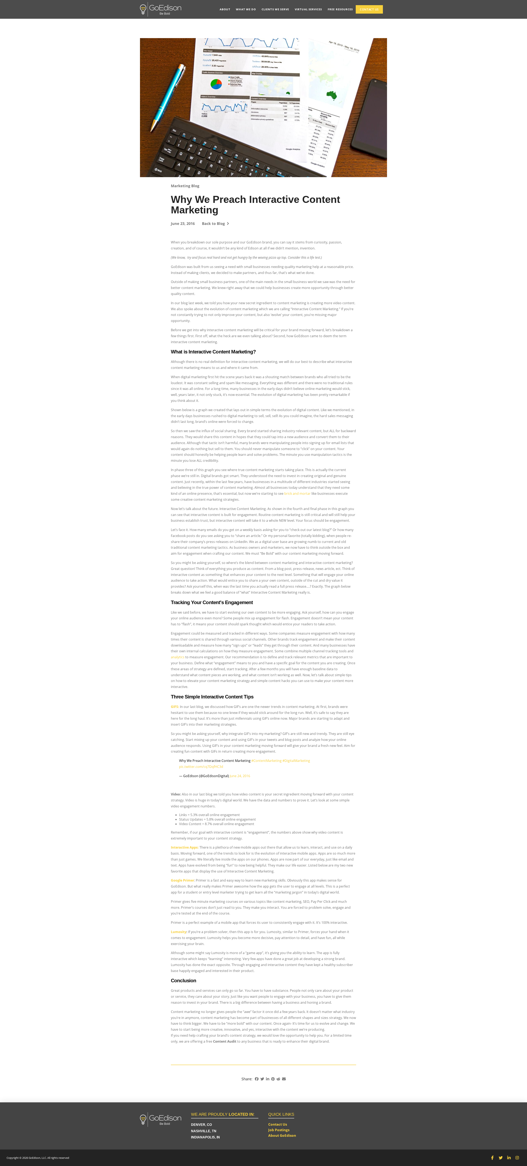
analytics (177, 657)
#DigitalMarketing (296, 760)
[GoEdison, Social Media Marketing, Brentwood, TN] (362, 1119)
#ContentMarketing (266, 760)
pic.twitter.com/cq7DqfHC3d (201, 766)
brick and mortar (297, 493)
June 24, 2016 (240, 776)
